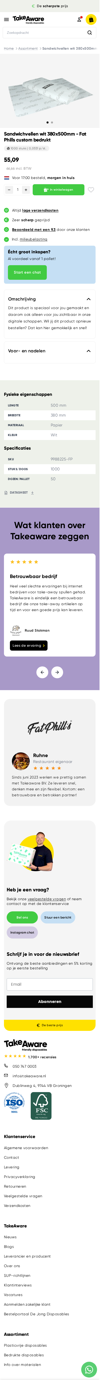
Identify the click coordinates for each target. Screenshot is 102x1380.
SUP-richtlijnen (17, 1275)
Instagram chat (22, 932)
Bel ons (22, 917)
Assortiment (28, 48)
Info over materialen (22, 1364)
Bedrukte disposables (24, 1355)
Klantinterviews (18, 1285)
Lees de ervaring (27, 645)
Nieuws (10, 1237)
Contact (11, 1157)
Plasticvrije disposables (25, 1345)
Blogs (9, 1246)
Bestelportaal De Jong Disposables (36, 1314)
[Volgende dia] (57, 672)
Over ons (12, 1266)
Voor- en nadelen (26, 351)
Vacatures (13, 1295)
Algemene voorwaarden (26, 1148)
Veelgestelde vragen (23, 1196)
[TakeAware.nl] (37, 19)
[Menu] (6, 19)
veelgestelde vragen (47, 899)
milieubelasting (34, 239)
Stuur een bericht (58, 917)
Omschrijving (22, 299)
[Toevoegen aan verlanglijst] (91, 189)
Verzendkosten (17, 1205)
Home (9, 48)
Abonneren (49, 1001)
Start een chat (27, 272)
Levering (12, 1167)
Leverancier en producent (27, 1256)
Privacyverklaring (19, 1177)
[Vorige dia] (42, 672)
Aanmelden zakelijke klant (27, 1304)
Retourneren (15, 1186)
